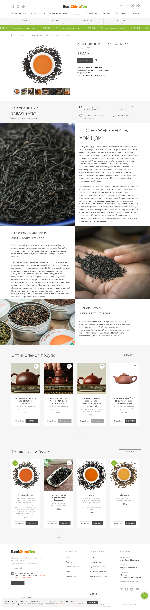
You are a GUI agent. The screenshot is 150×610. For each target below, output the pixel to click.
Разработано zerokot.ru (131, 604)
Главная (14, 35)
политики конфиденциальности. (30, 576)
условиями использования (67, 604)
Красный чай (36, 35)
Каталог (24, 35)
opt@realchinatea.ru (128, 567)
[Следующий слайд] (69, 64)
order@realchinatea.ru (129, 560)
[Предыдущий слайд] (15, 64)
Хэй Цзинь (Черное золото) (57, 35)
